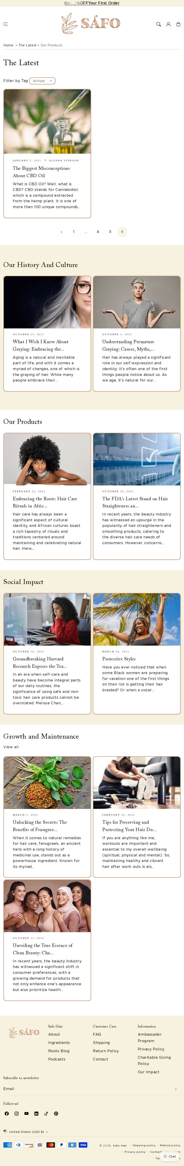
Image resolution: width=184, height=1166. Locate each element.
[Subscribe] (176, 1089)
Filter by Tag (15, 81)
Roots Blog (59, 1051)
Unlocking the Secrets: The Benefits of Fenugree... (40, 826)
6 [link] (122, 232)
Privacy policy (135, 1151)
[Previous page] (62, 232)
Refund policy (170, 1145)
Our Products (52, 45)
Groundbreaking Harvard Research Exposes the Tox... (40, 663)
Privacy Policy (151, 1049)
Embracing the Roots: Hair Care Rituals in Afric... (45, 503)
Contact (100, 1059)
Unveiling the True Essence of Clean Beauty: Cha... (42, 949)
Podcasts (57, 1059)
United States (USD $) (26, 1132)
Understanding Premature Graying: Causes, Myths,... (128, 346)
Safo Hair (120, 1145)
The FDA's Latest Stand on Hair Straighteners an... (135, 503)
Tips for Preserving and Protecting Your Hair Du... (129, 826)
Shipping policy (144, 1145)
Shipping (101, 1043)
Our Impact (149, 1072)
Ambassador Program (150, 1037)
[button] (6, 24)
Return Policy (106, 1051)
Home (8, 45)
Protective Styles (119, 659)
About (54, 1034)
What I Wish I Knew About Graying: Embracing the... (40, 346)
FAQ (97, 1034)
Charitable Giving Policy (154, 1060)
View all (11, 747)
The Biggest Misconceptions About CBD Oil (41, 172)
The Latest (27, 45)
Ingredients (59, 1043)
